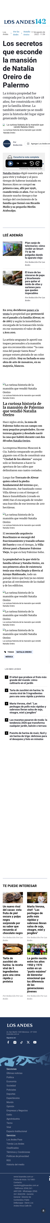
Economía (11, 1081)
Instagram (15, 1042)
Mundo (10, 1102)
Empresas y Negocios (17, 1110)
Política (10, 1077)
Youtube (35, 1042)
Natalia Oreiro (24, 652)
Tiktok (21, 1042)
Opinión (10, 1106)
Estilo (9, 1114)
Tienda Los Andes (15, 1143)
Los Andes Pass (14, 1139)
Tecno (9, 1123)
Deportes (11, 1094)
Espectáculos (13, 1098)
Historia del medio (15, 1164)
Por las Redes (16, 33)
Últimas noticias (14, 1073)
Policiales (11, 1089)
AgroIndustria (13, 1119)
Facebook (8, 1042)
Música (9, 657)
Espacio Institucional (17, 1131)
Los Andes (5, 33)
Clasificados (13, 1148)
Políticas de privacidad (18, 1156)
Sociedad (11, 1085)
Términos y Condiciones (18, 1152)
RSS (9, 1160)
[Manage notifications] (43, 1210)
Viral (9, 1127)
